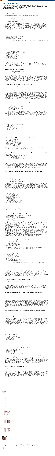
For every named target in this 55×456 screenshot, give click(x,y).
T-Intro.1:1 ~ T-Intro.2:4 (7, 432)
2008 (3, 393)
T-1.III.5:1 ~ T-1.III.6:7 (7, 420)
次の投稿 (3, 384)
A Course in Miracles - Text (10, 3)
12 (4, 394)
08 (4, 399)
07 (4, 400)
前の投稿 (51, 384)
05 (4, 403)
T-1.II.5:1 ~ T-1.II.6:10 (7, 423)
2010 (3, 391)
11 (4, 396)
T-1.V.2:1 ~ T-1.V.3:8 (7, 414)
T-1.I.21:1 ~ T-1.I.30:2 (7, 429)
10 (4, 397)
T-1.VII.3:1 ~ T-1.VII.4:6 (7, 407)
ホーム (27, 384)
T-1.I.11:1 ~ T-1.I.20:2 (9, 13)
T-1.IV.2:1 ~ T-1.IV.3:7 (7, 416)
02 (4, 406)
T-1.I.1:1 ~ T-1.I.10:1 (7, 431)
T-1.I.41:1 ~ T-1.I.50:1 (7, 427)
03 (4, 405)
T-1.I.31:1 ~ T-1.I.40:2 (7, 428)
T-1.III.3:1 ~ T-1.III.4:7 (7, 421)
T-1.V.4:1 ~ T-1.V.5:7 (7, 413)
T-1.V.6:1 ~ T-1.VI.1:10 (7, 412)
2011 (3, 390)
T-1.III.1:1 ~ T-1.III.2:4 (7, 422)
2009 (3, 392)
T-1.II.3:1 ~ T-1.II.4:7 (7, 424)
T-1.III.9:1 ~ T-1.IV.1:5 (7, 418)
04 (4, 404)
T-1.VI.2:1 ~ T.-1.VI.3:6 (7, 411)
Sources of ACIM (6, 433)
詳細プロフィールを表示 (6, 450)
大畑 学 (8, 437)
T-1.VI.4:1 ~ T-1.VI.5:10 (7, 410)
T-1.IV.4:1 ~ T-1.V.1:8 (7, 415)
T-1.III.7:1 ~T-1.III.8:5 (7, 419)
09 (4, 398)
